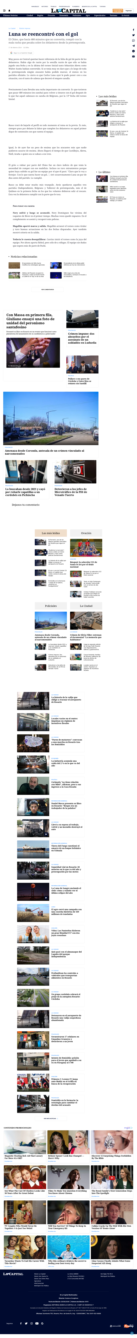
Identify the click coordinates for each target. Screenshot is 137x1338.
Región (40, 15)
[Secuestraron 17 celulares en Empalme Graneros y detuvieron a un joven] (50, 1040)
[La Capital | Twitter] (26, 1323)
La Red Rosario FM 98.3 (75, 1276)
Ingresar (129, 10)
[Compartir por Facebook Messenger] (133, 51)
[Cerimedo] (50, 786)
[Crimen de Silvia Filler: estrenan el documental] (86, 627)
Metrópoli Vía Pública (41, 1286)
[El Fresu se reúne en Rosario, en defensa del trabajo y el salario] (112, 199)
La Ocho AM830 (72, 1274)
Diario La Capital (39, 1274)
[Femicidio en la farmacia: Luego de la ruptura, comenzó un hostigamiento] (51, 583)
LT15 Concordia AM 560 (75, 1278)
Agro (88, 15)
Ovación (51, 15)
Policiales (77, 15)
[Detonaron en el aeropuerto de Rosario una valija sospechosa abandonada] (50, 1019)
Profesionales (64, 6)
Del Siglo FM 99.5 (107, 1274)
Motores (45, 6)
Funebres (75, 6)
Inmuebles (35, 6)
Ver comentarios (47, 289)
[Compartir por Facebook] (133, 30)
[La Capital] (68, 10)
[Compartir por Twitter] (133, 35)
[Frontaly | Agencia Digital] (127, 1326)
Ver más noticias (50, 1118)
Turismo (103, 6)
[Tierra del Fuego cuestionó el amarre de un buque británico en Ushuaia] (50, 849)
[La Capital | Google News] (42, 1323)
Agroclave (37, 1281)
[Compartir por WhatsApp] (133, 40)
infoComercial (39, 1283)
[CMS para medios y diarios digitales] (115, 1326)
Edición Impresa (24, 28)
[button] (4, 11)
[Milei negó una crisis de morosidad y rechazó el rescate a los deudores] (68, 275)
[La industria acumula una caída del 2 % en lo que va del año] (50, 764)
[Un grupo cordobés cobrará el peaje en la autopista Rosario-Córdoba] (50, 998)
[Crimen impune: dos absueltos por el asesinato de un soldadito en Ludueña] (82, 328)
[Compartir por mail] (133, 56)
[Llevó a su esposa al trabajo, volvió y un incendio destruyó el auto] (50, 828)
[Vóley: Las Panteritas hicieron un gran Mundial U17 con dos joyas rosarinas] (50, 934)
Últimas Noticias (10, 15)
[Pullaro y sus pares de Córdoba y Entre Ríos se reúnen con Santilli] (82, 371)
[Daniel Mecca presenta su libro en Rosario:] (50, 807)
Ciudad (30, 15)
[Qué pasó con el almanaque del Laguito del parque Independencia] (50, 955)
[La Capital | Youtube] (37, 1323)
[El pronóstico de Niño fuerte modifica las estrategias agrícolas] (27, 265)
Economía (64, 15)
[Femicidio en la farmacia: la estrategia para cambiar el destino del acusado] (50, 1104)
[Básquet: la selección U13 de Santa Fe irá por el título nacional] (86, 555)
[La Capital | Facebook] (21, 1323)
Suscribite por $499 (117, 10)
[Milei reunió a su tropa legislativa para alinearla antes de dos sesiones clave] (112, 189)
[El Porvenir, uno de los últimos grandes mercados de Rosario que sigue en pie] (112, 103)
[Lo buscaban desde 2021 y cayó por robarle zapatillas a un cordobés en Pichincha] (26, 479)
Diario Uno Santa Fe (41, 1276)
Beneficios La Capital (89, 6)
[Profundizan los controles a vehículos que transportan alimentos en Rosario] (50, 977)
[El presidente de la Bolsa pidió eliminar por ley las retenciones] (68, 265)
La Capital (12, 28)
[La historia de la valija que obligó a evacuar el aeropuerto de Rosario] (112, 124)
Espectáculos (99, 15)
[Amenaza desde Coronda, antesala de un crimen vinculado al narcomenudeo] (50, 425)
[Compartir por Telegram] (133, 46)
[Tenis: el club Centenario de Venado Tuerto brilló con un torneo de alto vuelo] (86, 584)
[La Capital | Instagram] (31, 1323)
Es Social (125, 15)
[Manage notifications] (132, 1333)
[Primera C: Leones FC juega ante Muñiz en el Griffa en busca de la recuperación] (50, 1083)
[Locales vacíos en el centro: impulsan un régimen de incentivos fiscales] (86, 667)
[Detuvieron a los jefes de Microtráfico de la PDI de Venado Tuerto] (75, 479)
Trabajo (53, 6)
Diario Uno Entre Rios (41, 1278)
